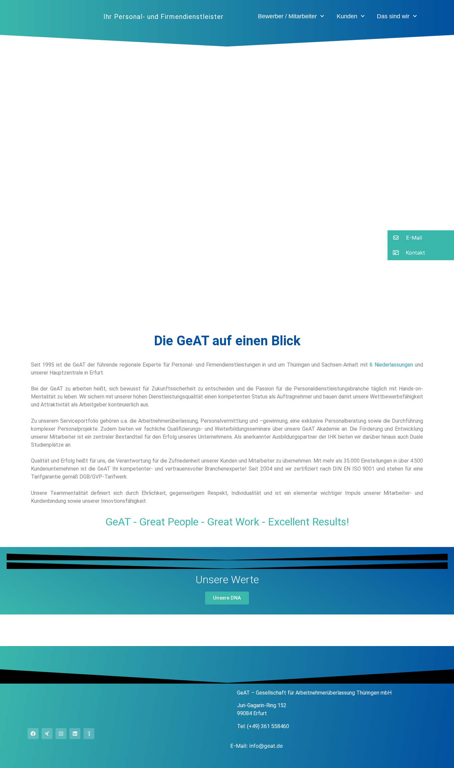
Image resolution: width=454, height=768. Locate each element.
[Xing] (47, 733)
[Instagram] (61, 733)
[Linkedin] (74, 733)
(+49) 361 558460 (268, 726)
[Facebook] (33, 733)
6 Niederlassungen (391, 365)
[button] (421, 237)
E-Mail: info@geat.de (256, 745)
